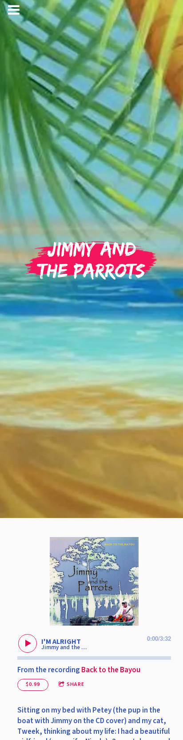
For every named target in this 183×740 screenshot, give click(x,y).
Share (75, 684)
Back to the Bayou (110, 670)
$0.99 (33, 684)
